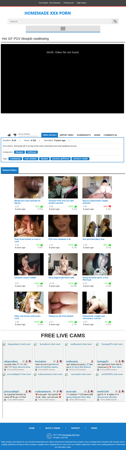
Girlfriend (31, 152)
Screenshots (84, 135)
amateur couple (80, 159)
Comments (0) (110, 135)
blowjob (44, 159)
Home (31, 428)
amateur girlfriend (60, 159)
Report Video (67, 135)
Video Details (49, 135)
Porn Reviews (55, 3)
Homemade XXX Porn (71, 435)
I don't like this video (15, 134)
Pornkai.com (69, 3)
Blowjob (19, 152)
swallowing (15, 159)
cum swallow (31, 159)
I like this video (9, 134)
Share (97, 135)
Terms (94, 428)
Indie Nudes (81, 3)
